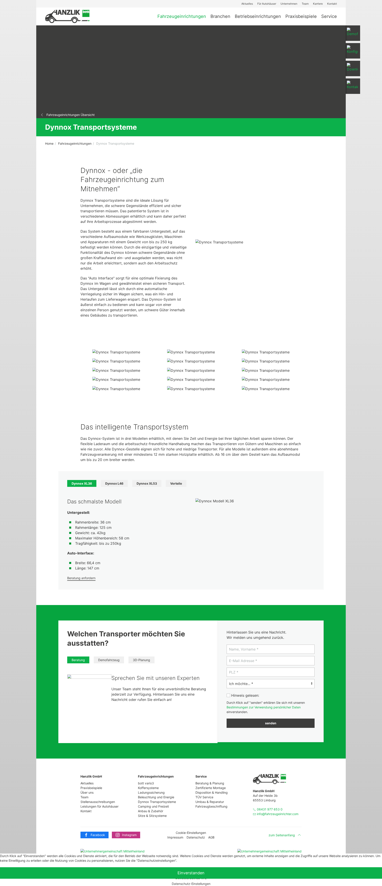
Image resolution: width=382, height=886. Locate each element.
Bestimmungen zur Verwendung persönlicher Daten (264, 707)
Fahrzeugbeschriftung (211, 806)
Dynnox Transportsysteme (157, 802)
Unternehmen (289, 3)
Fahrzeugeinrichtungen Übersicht (70, 115)
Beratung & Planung (209, 783)
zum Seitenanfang (282, 835)
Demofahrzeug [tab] (109, 660)
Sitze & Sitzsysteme (152, 816)
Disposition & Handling (211, 792)
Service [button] (329, 16)
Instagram (129, 835)
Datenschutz (196, 837)
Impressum (175, 837)
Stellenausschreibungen (97, 802)
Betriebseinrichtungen (258, 16)
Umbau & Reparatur (209, 802)
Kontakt (332, 3)
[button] (352, 51)
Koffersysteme (148, 788)
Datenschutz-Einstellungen (191, 884)
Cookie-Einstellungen (191, 833)
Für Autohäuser (266, 3)
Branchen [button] (220, 16)
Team (305, 3)
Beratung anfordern (81, 578)
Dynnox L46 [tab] (114, 483)
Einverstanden (191, 873)
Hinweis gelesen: (244, 695)
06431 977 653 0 (269, 809)
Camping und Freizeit (153, 806)
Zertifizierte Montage (210, 788)
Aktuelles (247, 3)
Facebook (98, 835)
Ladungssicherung (151, 792)
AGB (211, 837)
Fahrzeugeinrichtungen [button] (181, 16)
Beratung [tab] (78, 660)
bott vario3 (146, 783)
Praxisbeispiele (301, 16)
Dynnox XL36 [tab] (82, 483)
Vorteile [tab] (176, 483)
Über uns (87, 792)
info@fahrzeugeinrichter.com (277, 814)
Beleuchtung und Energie (156, 797)
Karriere (318, 3)
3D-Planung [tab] (141, 660)
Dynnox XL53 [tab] (147, 483)
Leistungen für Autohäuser (99, 806)
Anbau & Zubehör (150, 811)
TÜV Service (204, 797)
